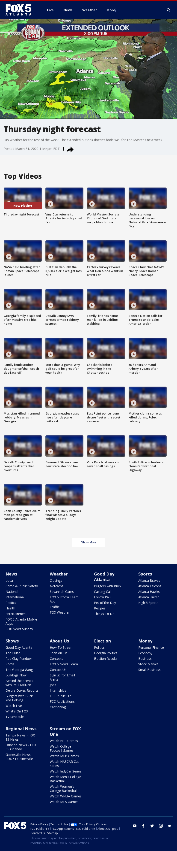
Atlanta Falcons (149, 586)
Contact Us (58, 669)
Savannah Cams (62, 591)
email (169, 826)
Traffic (54, 607)
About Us (59, 641)
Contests (56, 658)
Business (145, 658)
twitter (152, 826)
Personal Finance (151, 647)
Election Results (106, 658)
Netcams (56, 586)
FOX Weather (60, 612)
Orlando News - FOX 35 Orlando (21, 747)
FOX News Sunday (19, 629)
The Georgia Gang (19, 669)
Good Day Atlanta (104, 576)
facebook (143, 826)
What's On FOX (17, 711)
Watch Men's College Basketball (65, 779)
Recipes (100, 608)
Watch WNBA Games (66, 796)
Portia (10, 664)
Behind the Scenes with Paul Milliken (19, 682)
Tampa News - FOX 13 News (20, 737)
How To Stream (62, 647)
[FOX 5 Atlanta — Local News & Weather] (21, 9)
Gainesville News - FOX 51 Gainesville (19, 756)
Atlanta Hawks (149, 591)
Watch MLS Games (64, 802)
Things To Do (104, 614)
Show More (88, 542)
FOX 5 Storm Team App (64, 599)
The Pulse (13, 653)
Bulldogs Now (16, 675)
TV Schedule (15, 717)
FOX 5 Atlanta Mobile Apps (21, 621)
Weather (59, 574)
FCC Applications (62, 701)
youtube (134, 826)
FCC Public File (60, 696)
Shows (12, 641)
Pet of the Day (105, 602)
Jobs (53, 685)
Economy (145, 653)
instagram (161, 826)
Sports (145, 574)
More (110, 10)
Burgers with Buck (107, 586)
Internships (58, 690)
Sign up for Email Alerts (62, 677)
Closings (56, 580)
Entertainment (16, 614)
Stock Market (148, 664)
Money (145, 641)
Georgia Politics (105, 653)
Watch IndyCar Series (65, 771)
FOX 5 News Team (64, 664)
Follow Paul (102, 597)
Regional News (21, 728)
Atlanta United (148, 597)
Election (102, 641)
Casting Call (102, 591)
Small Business (149, 669)
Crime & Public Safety (22, 586)
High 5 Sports (148, 602)
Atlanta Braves (149, 580)
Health (10, 608)
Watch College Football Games (62, 748)
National (12, 591)
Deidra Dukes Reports (22, 690)
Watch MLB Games (64, 756)
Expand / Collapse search (168, 10)
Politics (11, 602)
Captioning (58, 707)
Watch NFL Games (64, 741)
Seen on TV (58, 653)
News (11, 574)
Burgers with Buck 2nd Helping (19, 698)
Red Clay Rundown (19, 658)
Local (10, 580)
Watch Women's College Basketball (63, 788)
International (15, 597)
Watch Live (14, 705)
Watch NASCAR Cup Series (65, 763)
